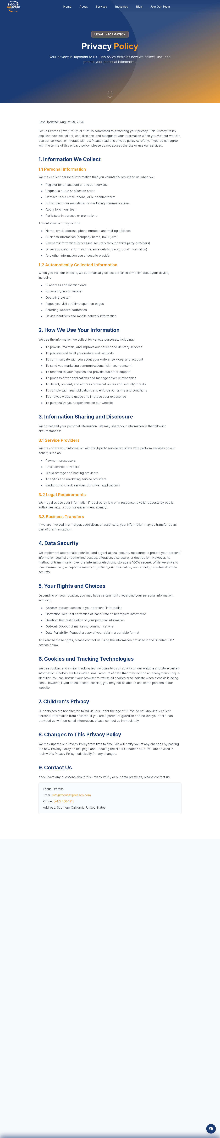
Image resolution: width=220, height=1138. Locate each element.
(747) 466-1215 (64, 801)
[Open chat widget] (211, 1129)
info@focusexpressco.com (71, 795)
